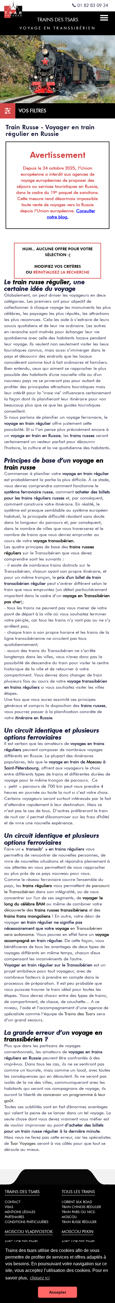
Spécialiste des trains (19, 9)
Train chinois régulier (81, 1207)
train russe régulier (41, 282)
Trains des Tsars (79, 1013)
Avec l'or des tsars (21, 1241)
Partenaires (14, 1217)
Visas (9, 1207)
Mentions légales (20, 1212)
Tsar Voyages (23, 1143)
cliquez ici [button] (40, 1278)
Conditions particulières (26, 1222)
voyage (62, 928)
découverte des (46, 910)
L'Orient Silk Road (77, 1202)
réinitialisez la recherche (61, 272)
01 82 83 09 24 (92, 5)
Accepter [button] (57, 1292)
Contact (12, 1202)
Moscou (94, 761)
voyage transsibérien (53, 540)
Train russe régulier (79, 1222)
